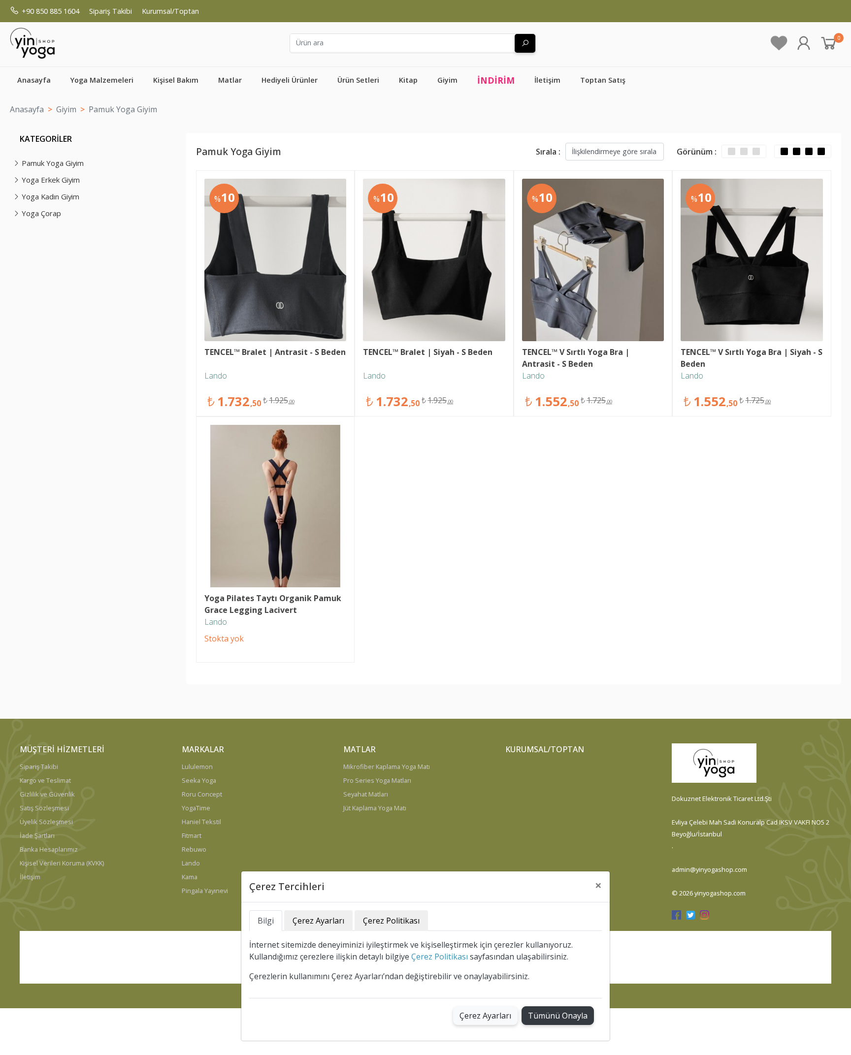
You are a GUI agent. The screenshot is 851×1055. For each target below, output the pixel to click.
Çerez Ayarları (485, 1015)
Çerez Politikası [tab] (391, 920)
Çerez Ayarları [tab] (318, 920)
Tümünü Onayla (558, 1015)
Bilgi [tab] (266, 920)
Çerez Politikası (439, 956)
